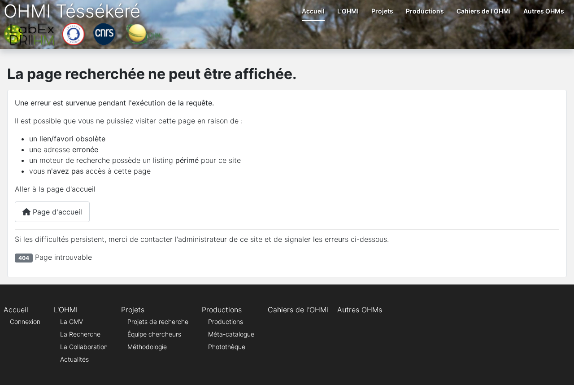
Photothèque (226, 346)
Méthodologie (147, 346)
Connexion (25, 321)
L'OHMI (348, 11)
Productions (425, 11)
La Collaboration (84, 346)
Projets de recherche (157, 321)
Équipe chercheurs (154, 334)
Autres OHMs (543, 11)
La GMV (71, 321)
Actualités (74, 359)
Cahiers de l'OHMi (484, 11)
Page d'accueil (56, 211)
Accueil (313, 11)
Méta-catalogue (231, 334)
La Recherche (80, 334)
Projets (382, 11)
